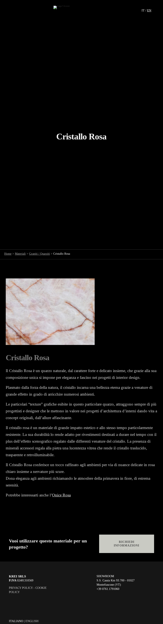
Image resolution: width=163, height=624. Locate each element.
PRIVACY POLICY (21, 587)
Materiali (20, 253)
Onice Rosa (61, 495)
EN (149, 10)
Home (7, 253)
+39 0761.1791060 (108, 589)
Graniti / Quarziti (39, 253)
